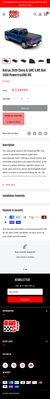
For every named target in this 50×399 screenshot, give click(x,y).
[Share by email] (45, 133)
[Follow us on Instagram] (23, 365)
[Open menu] (4, 14)
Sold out (25, 108)
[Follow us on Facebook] (6, 365)
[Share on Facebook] (29, 133)
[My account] (40, 14)
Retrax (6, 81)
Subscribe (25, 299)
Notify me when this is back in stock (13, 118)
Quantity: (7, 98)
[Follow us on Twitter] (14, 365)
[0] (45, 14)
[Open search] (35, 14)
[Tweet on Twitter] (40, 133)
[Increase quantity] (28, 98)
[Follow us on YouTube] (31, 365)
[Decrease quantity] (15, 98)
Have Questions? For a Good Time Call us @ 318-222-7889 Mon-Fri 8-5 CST (25, 3)
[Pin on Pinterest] (34, 133)
